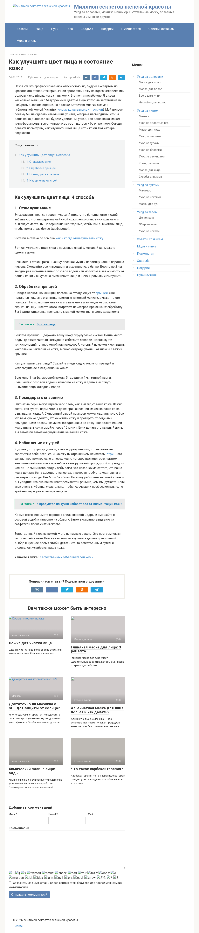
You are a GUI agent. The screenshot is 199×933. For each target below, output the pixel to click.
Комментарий (19, 828)
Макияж (144, 116)
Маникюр (145, 190)
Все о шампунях (149, 95)
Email (53, 814)
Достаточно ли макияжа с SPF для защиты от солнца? (34, 706)
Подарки (107, 29)
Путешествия (131, 29)
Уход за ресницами (152, 156)
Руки (54, 29)
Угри (110, 454)
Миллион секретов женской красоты (122, 6)
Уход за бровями (150, 150)
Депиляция (146, 217)
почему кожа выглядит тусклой (80, 109)
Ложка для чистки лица (30, 643)
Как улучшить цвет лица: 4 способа (44, 155)
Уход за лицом (49, 77)
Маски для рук (148, 204)
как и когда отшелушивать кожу (79, 238)
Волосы (22, 29)
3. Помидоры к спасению (43, 174)
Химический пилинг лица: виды (32, 771)
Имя (13, 814)
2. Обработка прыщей (41, 168)
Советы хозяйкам (161, 29)
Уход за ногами (149, 231)
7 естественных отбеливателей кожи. (66, 557)
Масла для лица (150, 170)
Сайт (91, 814)
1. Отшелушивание (38, 161)
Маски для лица (149, 129)
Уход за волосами (150, 77)
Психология (145, 253)
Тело (69, 29)
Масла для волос (150, 89)
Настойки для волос (152, 102)
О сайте (18, 926)
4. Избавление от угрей (41, 180)
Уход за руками (148, 185)
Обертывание (148, 224)
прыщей (102, 293)
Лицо (39, 29)
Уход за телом (147, 212)
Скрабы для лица (150, 176)
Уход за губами (149, 143)
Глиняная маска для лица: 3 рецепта (96, 649)
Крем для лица (149, 163)
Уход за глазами (150, 136)
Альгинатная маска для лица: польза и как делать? (97, 710)
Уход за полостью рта (153, 123)
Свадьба (87, 29)
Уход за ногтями (150, 197)
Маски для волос (150, 82)
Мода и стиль (26, 41)
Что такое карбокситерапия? (97, 769)
